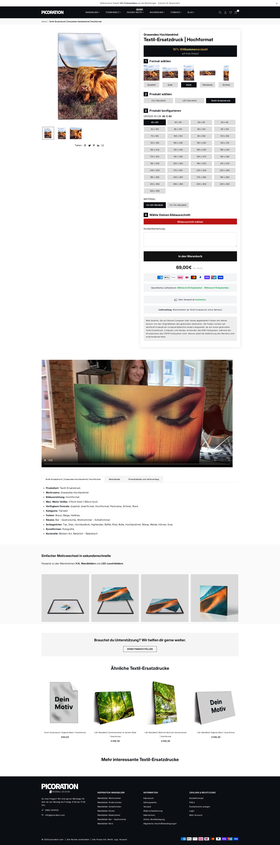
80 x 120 (201, 129)
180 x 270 (201, 156)
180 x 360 (154, 177)
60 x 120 (178, 129)
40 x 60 (154, 122)
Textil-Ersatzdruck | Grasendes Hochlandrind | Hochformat (73, 479)
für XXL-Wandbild (178, 205)
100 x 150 (178, 136)
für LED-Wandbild (154, 205)
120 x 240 (178, 149)
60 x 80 (201, 122)
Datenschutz (149, 815)
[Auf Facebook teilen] (85, 145)
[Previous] (45, 77)
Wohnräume (156, 12)
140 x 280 (224, 156)
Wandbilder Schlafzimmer (109, 806)
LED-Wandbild (190, 100)
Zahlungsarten (150, 802)
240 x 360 (178, 177)
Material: (150, 199)
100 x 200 (178, 143)
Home (44, 21)
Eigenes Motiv (134, 11)
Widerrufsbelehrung (153, 811)
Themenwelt (112, 12)
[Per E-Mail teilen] (103, 145)
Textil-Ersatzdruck (220, 100)
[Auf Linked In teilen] (98, 145)
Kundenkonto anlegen (199, 806)
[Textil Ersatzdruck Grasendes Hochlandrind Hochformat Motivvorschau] (62, 133)
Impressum (148, 798)
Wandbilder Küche (106, 811)
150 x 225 (154, 149)
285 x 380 (178, 184)
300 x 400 (155, 191)
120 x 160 (224, 136)
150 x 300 (154, 163)
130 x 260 (178, 156)
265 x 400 (225, 184)
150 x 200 (201, 143)
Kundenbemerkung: (155, 228)
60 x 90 (224, 122)
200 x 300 (178, 163)
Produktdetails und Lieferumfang (143, 479)
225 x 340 (201, 170)
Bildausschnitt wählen (190, 221)
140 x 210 (224, 143)
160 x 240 (201, 149)
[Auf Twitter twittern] (89, 145)
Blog (190, 12)
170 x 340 (178, 170)
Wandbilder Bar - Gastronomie (111, 819)
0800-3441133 (51, 810)
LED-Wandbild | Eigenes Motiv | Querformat (215, 732)
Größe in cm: (158, 116)
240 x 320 (155, 170)
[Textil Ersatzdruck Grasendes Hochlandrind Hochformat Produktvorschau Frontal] (48, 133)
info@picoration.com (55, 815)
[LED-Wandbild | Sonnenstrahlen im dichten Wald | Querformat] (115, 703)
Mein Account (195, 815)
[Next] (133, 77)
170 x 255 (154, 156)
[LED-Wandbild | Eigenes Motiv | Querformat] (215, 703)
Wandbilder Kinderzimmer (109, 802)
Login (192, 811)
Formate (175, 12)
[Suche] (220, 12)
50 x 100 (155, 129)
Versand (147, 806)
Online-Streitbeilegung (154, 819)
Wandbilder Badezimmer (108, 815)
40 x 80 (178, 122)
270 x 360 (201, 177)
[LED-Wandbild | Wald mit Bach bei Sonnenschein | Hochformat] (165, 703)
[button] (235, 12)
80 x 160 (201, 136)
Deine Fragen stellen (140, 649)
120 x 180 (154, 143)
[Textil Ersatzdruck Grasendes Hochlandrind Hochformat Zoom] (76, 133)
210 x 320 (224, 163)
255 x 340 (225, 170)
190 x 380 (224, 177)
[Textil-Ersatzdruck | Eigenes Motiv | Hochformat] (64, 703)
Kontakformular (196, 798)
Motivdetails (114, 479)
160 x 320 (201, 163)
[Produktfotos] (65, 598)
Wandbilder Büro (105, 823)
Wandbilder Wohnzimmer (109, 798)
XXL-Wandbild (158, 100)
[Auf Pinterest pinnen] (94, 145)
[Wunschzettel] (230, 12)
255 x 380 (155, 184)
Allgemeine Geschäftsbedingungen (160, 823)
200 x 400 (201, 184)
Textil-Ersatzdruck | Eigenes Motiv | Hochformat (64, 732)
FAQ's (192, 802)
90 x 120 (225, 129)
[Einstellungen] (225, 12)
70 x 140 (155, 136)
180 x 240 (224, 149)
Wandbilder (91, 12)
